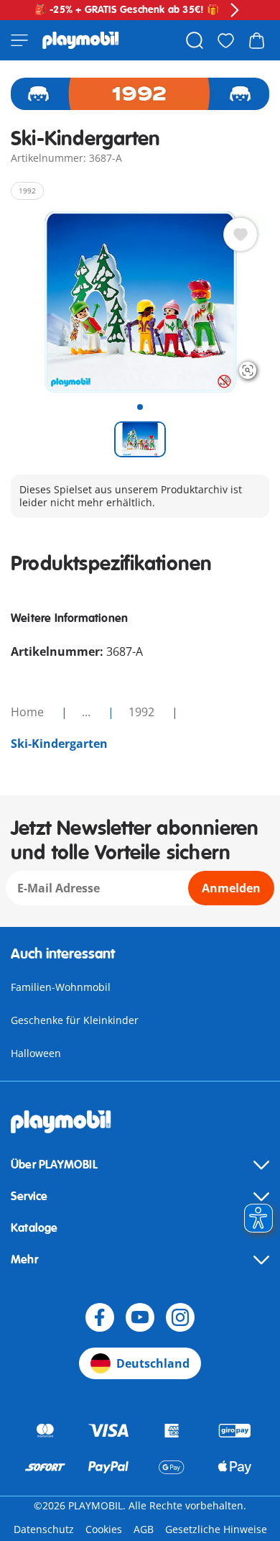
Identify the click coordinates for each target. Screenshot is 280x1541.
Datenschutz (44, 1529)
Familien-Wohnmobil (61, 987)
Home (29, 712)
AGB (144, 1529)
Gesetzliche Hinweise (216, 1529)
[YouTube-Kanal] (140, 1317)
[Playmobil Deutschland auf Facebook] (99, 1317)
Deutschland (153, 1363)
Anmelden (231, 888)
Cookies (103, 1529)
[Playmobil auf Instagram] (180, 1317)
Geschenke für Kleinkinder (75, 1020)
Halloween (36, 1053)
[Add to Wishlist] (240, 234)
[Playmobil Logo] (80, 40)
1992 (143, 712)
